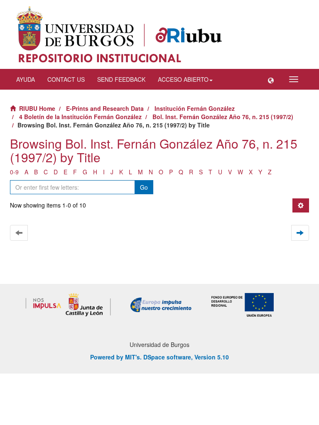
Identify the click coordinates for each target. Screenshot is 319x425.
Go (144, 187)
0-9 (14, 172)
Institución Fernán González (195, 108)
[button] (270, 79)
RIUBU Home (37, 108)
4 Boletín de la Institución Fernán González (80, 116)
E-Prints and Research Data (105, 108)
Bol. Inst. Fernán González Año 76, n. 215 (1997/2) (222, 116)
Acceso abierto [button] (183, 79)
